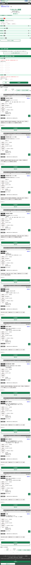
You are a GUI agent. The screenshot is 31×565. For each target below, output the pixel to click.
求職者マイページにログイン (5, 5)
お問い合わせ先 (15, 557)
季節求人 (9, 23)
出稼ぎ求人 (13, 23)
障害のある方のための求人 (9, 20)
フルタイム (2, 22)
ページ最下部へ (29, 2)
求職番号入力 (15, 13)
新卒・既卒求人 (3, 23)
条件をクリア (6, 82)
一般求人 (2, 20)
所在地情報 (20, 557)
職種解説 (28, 98)
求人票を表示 (15, 128)
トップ (1, 2)
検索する (16, 561)
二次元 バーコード (29, 115)
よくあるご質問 (10, 557)
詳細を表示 (15, 130)
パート (7, 22)
